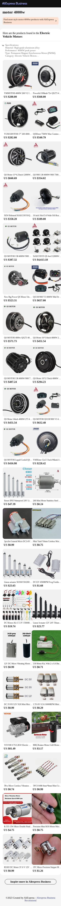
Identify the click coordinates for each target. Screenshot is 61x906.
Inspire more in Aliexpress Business (30, 881)
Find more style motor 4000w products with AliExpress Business (29, 21)
